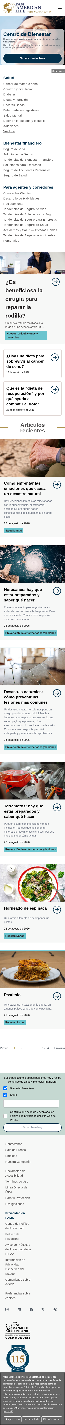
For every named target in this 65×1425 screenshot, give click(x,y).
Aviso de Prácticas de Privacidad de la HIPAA (18, 1249)
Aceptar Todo (13, 1419)
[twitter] (43, 1310)
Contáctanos (13, 1144)
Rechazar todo (31, 1419)
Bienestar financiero (22, 1088)
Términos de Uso (16, 1181)
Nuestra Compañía (17, 1161)
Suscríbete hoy (32, 58)
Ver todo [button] (9, 131)
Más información (51, 1419)
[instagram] (7, 1310)
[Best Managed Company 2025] (32, 1331)
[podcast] (55, 1310)
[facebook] (31, 1310)
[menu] (59, 7)
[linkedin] (19, 1310)
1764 (45, 1048)
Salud (13, 1094)
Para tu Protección (17, 1198)
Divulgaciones (14, 1204)
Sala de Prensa (15, 1150)
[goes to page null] (54, 282)
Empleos (11, 1156)
